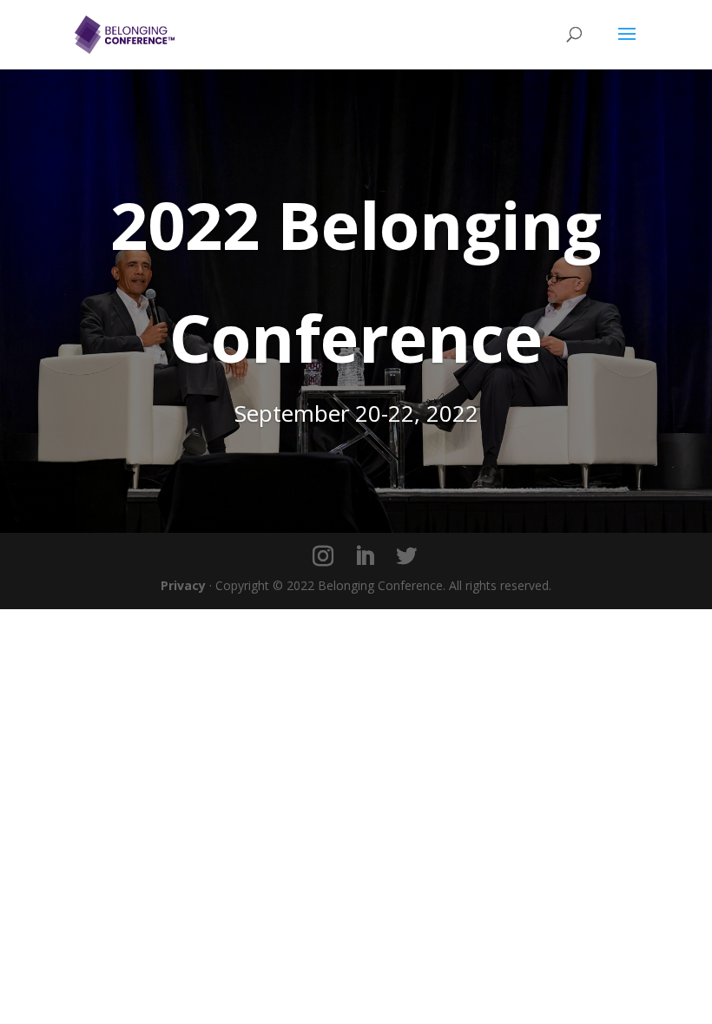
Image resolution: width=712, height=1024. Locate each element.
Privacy (183, 585)
